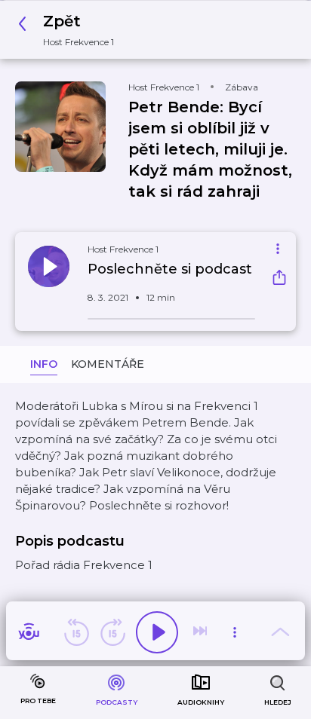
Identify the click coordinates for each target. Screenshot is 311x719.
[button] (70, 30)
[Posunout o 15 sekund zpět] (76, 632)
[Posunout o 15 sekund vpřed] (112, 632)
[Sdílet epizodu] (279, 279)
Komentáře (107, 364)
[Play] (157, 632)
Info (43, 364)
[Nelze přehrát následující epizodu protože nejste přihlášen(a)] (201, 632)
